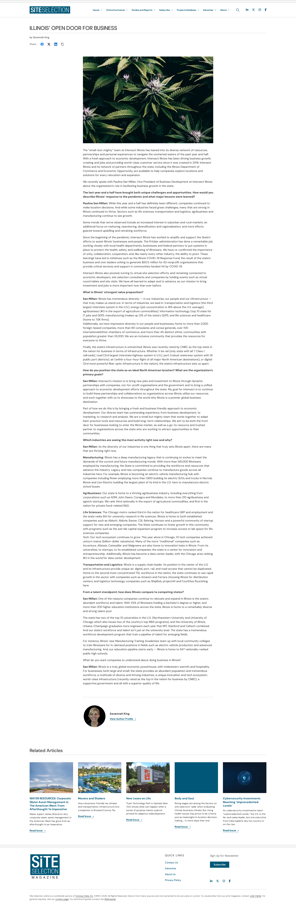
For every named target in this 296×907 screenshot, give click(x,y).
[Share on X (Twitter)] (48, 44)
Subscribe (164, 10)
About (223, 10)
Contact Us (171, 862)
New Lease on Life (138, 798)
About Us (170, 874)
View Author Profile (122, 718)
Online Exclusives (115, 10)
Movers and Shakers (91, 798)
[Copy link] (62, 44)
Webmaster (110, 899)
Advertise (208, 10)
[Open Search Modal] (238, 10)
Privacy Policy (173, 880)
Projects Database (186, 10)
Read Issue (36, 830)
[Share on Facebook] (42, 44)
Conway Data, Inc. (84, 896)
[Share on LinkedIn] (55, 44)
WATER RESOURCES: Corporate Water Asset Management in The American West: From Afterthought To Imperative (50, 804)
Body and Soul (184, 798)
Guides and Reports (142, 10)
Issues (96, 10)
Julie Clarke (255, 896)
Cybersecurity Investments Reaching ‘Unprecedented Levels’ (242, 802)
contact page (62, 899)
